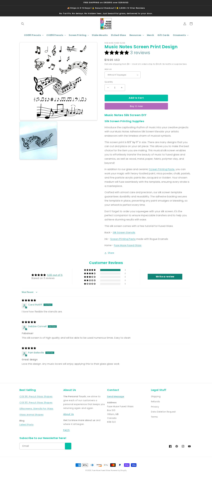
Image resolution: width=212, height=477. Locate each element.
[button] (22, 24)
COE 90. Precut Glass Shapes (35, 402)
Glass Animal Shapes (31, 414)
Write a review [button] (165, 276)
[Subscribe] (68, 446)
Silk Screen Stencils (124, 232)
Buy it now (136, 106)
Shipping (156, 396)
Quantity (109, 82)
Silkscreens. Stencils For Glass (36, 408)
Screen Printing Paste (162, 169)
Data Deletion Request (163, 411)
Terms (154, 416)
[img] (29, 300)
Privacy (155, 406)
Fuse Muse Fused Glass (127, 245)
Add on (108, 69)
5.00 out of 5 (55, 275)
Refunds (155, 401)
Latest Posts (26, 424)
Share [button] (111, 252)
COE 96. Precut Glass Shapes (35, 396)
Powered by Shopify (119, 470)
